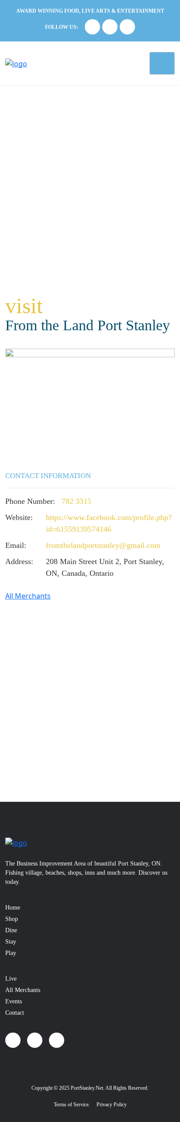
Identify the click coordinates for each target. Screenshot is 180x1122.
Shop (11, 919)
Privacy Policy (112, 1104)
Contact (14, 1012)
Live (11, 978)
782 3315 (76, 501)
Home (12, 907)
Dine (11, 930)
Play (10, 953)
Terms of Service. (72, 1104)
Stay (10, 941)
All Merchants (28, 596)
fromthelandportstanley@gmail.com (103, 545)
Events (13, 1001)
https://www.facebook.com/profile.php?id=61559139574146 (109, 523)
